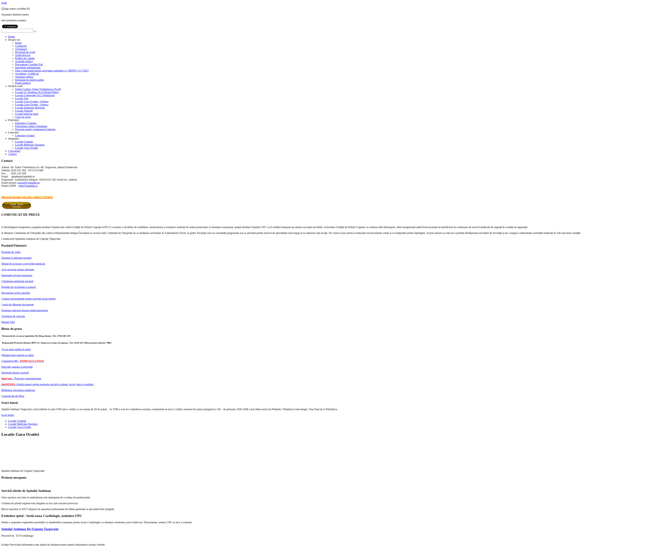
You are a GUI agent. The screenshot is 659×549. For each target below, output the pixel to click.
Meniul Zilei (8, 322)
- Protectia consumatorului (21, 378)
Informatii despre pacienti (15, 372)
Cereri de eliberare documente (17, 304)
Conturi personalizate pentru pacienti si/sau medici (28, 298)
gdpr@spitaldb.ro (28, 185)
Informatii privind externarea (16, 275)
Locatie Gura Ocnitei (19, 427)
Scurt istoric (7, 415)
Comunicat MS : (22, 361)
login (4, 2)
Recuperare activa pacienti (15, 292)
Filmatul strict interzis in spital (17, 355)
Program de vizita (10, 252)
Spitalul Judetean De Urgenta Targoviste (30, 529)
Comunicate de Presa (12, 396)
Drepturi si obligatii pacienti (16, 257)
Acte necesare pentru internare (17, 269)
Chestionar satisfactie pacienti (17, 281)
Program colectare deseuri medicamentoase (24, 310)
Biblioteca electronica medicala (18, 390)
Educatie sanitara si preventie (17, 366)
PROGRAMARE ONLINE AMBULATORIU (27, 197)
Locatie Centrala (17, 420)
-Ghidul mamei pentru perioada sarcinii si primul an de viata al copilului (47, 384)
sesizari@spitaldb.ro (28, 182)
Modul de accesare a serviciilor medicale (23, 263)
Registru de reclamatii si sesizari (18, 287)
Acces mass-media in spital (16, 349)
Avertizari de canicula (13, 316)
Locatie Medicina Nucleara (23, 424)
